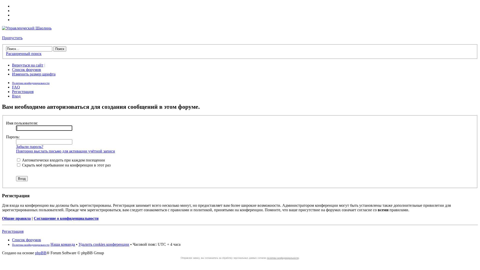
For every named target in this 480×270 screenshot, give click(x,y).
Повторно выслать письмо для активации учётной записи (65, 151)
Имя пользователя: (22, 123)
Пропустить (12, 38)
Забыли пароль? (29, 146)
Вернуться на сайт (27, 65)
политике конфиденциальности (283, 257)
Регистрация (23, 92)
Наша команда (62, 244)
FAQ (16, 87)
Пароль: (13, 137)
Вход (16, 96)
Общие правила (16, 218)
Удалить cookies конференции (103, 244)
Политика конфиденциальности (31, 83)
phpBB (40, 253)
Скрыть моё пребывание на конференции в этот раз (65, 165)
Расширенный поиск (24, 54)
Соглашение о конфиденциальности (66, 218)
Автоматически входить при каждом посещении (63, 160)
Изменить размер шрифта (34, 74)
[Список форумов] (27, 28)
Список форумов (26, 70)
